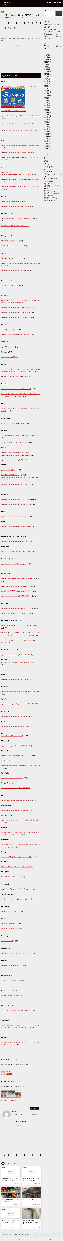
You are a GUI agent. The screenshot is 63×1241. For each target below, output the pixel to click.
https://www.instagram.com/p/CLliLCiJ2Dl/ (14, 679)
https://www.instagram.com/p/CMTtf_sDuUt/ (15, 334)
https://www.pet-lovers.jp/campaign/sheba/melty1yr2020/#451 (20, 179)
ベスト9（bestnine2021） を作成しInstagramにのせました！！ (52, 31)
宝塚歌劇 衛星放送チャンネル (10, 995)
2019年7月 (47, 100)
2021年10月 (47, 61)
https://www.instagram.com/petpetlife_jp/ (14, 541)
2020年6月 (47, 81)
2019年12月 (47, 92)
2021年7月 (47, 64)
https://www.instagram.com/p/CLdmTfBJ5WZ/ (15, 788)
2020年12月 (47, 71)
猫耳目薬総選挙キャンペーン (10, 877)
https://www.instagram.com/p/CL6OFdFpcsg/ (15, 526)
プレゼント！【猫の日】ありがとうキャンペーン (16, 551)
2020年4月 (47, 85)
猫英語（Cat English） (51, 198)
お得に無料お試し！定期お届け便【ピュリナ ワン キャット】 (20, 86)
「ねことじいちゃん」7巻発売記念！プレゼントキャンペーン (20, 123)
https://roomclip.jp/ (7, 941)
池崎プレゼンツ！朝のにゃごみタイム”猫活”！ (15, 953)
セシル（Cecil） (49, 169)
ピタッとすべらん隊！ (8, 470)
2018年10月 (47, 116)
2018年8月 (47, 119)
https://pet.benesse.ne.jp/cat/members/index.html (16, 578)
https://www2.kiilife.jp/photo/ (10, 965)
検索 (45, 10)
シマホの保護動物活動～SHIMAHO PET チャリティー (17, 435)
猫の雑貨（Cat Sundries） (52, 197)
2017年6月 (47, 143)
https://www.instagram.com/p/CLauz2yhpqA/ (15, 455)
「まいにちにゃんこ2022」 (9, 357)
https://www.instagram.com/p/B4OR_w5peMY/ (15, 608)
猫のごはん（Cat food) (50, 192)
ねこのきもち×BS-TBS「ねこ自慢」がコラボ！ (15, 591)
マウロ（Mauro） (49, 180)
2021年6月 (47, 66)
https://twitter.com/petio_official (11, 201)
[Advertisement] (21, 58)
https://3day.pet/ (6, 347)
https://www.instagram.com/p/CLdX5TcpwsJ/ (15, 206)
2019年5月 (47, 104)
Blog (45, 157)
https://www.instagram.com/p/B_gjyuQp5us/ (15, 586)
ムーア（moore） (49, 181)
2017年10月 (47, 136)
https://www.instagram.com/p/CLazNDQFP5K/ (15, 755)
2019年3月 (47, 107)
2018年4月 (47, 126)
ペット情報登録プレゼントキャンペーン (13, 111)
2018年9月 (47, 117)
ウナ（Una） (48, 164)
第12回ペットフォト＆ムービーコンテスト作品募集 (17, 867)
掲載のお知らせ (48, 186)
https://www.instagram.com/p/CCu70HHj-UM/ (15, 499)
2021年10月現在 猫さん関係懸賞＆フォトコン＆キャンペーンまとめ (52, 36)
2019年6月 (47, 102)
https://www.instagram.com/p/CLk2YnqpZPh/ (15, 716)
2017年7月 (47, 141)
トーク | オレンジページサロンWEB (12, 376)
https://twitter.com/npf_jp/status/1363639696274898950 (18, 218)
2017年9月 (47, 138)
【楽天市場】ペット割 (8, 329)
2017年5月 (47, 145)
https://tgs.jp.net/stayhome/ (9, 911)
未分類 (46, 188)
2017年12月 (47, 133)
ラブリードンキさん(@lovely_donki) (12, 423)
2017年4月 (47, 147)
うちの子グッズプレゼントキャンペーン (13, 442)
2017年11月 (47, 135)
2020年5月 (47, 83)
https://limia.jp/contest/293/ (9, 928)
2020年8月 (47, 78)
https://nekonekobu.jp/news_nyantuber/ (13, 613)
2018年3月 (47, 128)
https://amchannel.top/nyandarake (12, 778)
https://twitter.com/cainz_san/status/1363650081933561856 (20, 691)
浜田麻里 (46, 190)
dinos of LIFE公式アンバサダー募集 (12, 736)
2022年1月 (47, 57)
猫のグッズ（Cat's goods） (52, 193)
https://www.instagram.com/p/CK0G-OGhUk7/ (15, 452)
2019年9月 (47, 97)
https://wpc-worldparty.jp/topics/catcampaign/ (15, 800)
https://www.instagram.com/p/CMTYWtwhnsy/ (15, 460)
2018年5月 (47, 124)
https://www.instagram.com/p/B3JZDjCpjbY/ (15, 596)
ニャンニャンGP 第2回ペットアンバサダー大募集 (16, 857)
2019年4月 (47, 105)
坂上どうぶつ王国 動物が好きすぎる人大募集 (15, 1010)
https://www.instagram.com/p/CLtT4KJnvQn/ (15, 484)
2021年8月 (47, 62)
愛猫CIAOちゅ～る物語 (8, 241)
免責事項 (18, 1239)
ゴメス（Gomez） (49, 166)
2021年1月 (47, 69)
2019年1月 (47, 111)
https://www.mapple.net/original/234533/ (14, 746)
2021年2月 (47, 68)
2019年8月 (47, 99)
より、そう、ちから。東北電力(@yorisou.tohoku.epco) (18, 662)
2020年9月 (47, 76)
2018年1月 (47, 131)
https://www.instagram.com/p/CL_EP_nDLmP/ (15, 317)
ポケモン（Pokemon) (50, 178)
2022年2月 (47, 56)
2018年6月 (47, 123)
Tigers (46, 163)
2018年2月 (47, 129)
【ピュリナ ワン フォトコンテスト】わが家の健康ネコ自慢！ (20, 130)
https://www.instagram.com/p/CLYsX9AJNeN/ (15, 152)
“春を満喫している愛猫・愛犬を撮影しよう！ (15, 226)
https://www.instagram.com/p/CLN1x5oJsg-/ (15, 810)
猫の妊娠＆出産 (48, 195)
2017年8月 (47, 140)
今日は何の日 (48, 183)
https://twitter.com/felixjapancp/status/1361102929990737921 (20, 116)
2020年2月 (47, 88)
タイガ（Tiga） (48, 171)
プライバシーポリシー (9, 1239)
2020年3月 (47, 87)
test (45, 23)
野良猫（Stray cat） (50, 200)
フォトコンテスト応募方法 (9, 980)
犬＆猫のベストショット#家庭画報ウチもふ (14, 899)
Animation (47, 156)
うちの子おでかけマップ (8, 285)
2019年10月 (47, 95)
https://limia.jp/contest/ (8, 923)
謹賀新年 (46, 28)
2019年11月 (47, 93)
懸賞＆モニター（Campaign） (53, 185)
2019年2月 (47, 109)
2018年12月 (47, 112)
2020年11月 (47, 73)
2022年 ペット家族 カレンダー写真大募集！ (15, 889)
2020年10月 (47, 75)
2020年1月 (47, 90)
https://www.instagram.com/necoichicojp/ (14, 516)
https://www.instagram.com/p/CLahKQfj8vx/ (14, 312)
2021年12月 (47, 59)
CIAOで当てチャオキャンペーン (11, 246)
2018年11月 (47, 114)
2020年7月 (47, 80)
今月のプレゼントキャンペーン (10, 258)
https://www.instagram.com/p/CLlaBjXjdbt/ (14, 270)
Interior (46, 161)
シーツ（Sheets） (49, 168)
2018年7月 (47, 121)
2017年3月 (47, 148)
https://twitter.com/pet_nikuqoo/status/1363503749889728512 (20, 704)
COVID (46, 160)
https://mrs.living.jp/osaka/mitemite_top (13, 564)
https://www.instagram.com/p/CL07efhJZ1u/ (15, 655)
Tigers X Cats (6, 3)
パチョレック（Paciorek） (52, 173)
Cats (3, 11)
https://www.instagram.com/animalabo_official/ (16, 389)
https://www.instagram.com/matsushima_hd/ (15, 726)
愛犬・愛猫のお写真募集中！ (10, 475)
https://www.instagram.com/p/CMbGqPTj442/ (15, 504)
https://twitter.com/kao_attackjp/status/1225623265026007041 (20, 145)
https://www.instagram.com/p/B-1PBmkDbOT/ (15, 307)
